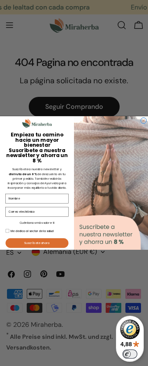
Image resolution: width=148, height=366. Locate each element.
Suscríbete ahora (37, 243)
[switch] (130, 354)
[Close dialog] (143, 121)
